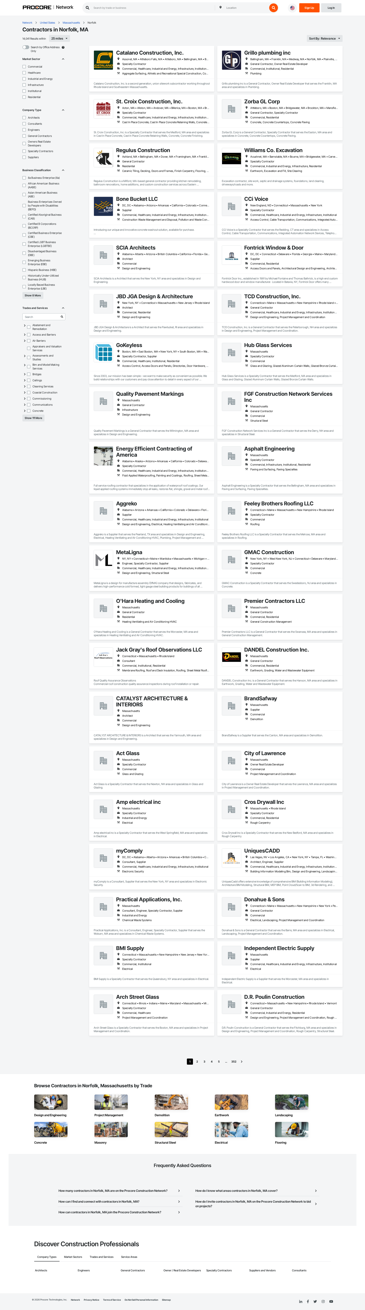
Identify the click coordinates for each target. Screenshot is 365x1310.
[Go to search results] (62, 316)
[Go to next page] (242, 1062)
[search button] (273, 7)
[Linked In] (300, 1301)
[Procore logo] (37, 8)
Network (64, 7)
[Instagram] (323, 1302)
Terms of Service (112, 1299)
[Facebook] (308, 1302)
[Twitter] (315, 1301)
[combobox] (246, 8)
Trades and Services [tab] (101, 1256)
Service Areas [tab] (129, 1256)
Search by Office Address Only (45, 49)
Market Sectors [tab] (73, 1256)
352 (233, 1061)
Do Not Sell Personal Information (141, 1299)
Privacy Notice (91, 1299)
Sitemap (166, 1299)
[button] (24, 66)
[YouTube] (331, 1301)
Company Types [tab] (46, 1256)
